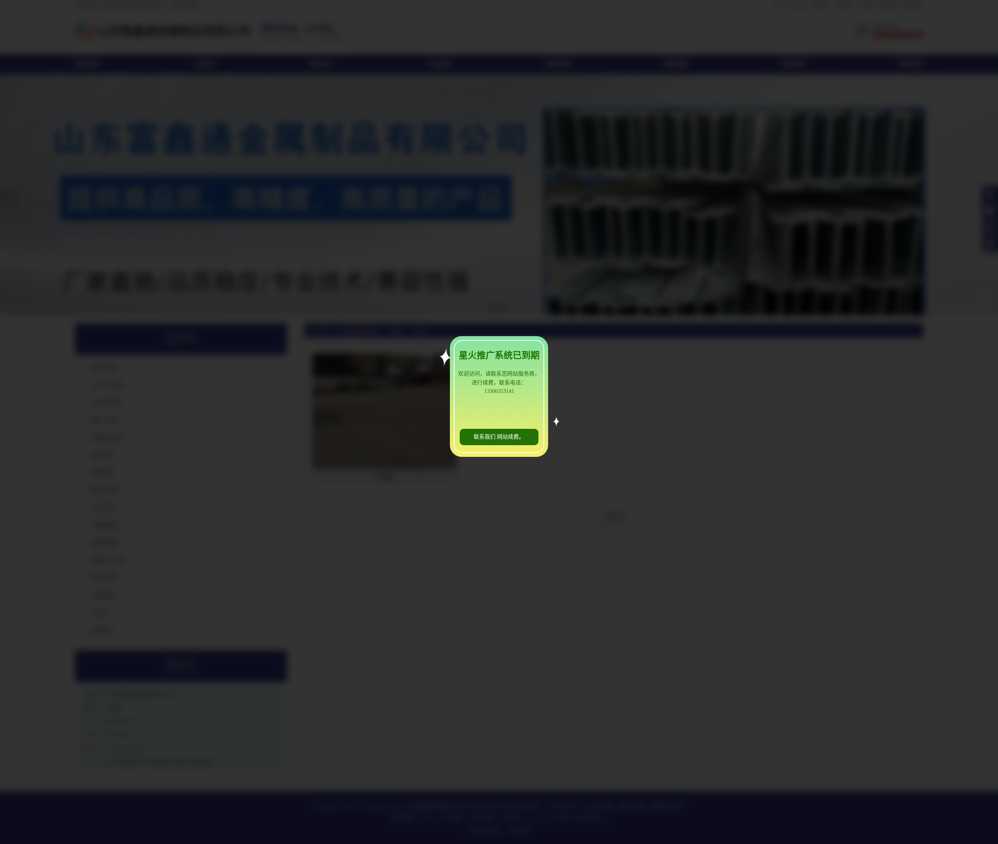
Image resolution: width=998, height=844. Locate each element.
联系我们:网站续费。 (499, 437)
